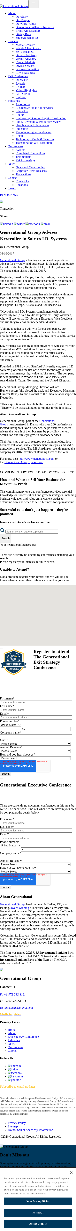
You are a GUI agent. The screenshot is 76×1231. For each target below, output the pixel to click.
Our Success (15, 146)
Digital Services (25, 65)
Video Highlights (26, 90)
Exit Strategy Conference (23, 1036)
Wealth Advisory (26, 58)
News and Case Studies (30, 167)
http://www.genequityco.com (36, 458)
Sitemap (13, 1126)
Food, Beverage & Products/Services (38, 121)
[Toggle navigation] (33, 4)
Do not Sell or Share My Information (30, 1130)
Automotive (23, 104)
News (11, 163)
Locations (22, 184)
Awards (20, 149)
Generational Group (12, 260)
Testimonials (23, 156)
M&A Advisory (25, 44)
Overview (22, 79)
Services (13, 41)
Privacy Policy (17, 1123)
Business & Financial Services (34, 107)
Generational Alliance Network (35, 27)
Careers (12, 1050)
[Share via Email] (45, 224)
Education (22, 111)
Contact (12, 177)
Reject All (38, 1212)
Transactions (23, 174)
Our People (23, 20)
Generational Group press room (23, 462)
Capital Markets (25, 62)
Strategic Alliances (27, 37)
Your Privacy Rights (38, 1201)
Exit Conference (18, 76)
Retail (19, 135)
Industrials (22, 128)
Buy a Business (25, 72)
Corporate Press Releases (31, 170)
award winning (20, 907)
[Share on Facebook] (33, 224)
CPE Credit (23, 93)
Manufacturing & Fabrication (33, 132)
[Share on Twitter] (20, 224)
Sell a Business (25, 51)
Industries (14, 100)
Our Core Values (26, 23)
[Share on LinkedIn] (7, 224)
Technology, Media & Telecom (35, 139)
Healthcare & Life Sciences (32, 125)
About (12, 13)
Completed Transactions (30, 153)
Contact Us (22, 181)
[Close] (1, 648)
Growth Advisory (26, 55)
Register (21, 97)
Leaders (20, 86)
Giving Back (23, 34)
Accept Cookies (38, 1223)
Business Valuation (27, 69)
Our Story (22, 16)
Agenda (20, 83)
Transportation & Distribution (34, 142)
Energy (20, 114)
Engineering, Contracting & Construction (41, 118)
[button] (36, 596)
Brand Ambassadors (28, 30)
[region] (38, 1199)
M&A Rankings (25, 160)
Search (12, 188)
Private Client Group (28, 48)
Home (11, 1029)
